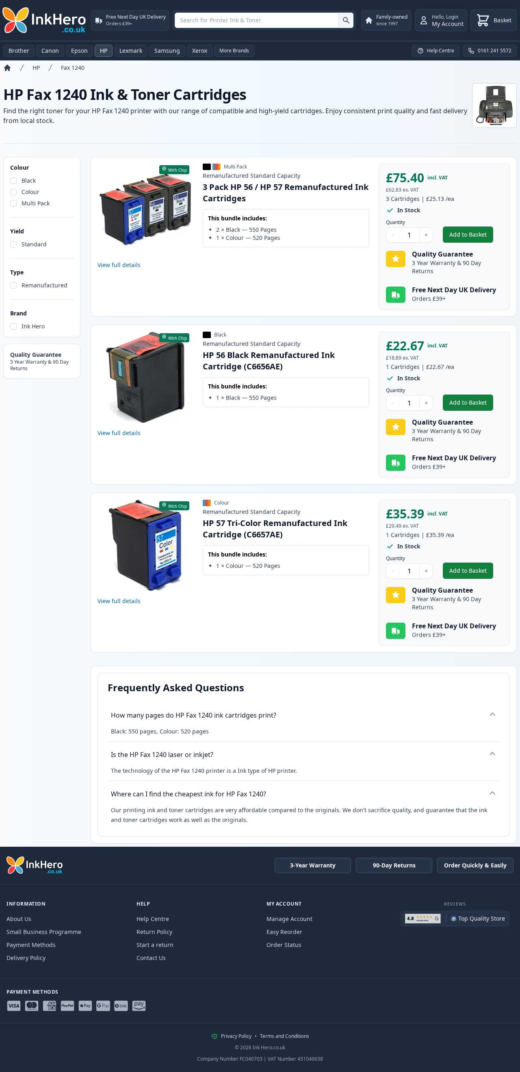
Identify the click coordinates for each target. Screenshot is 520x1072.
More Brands (234, 50)
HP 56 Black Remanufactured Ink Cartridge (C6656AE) (269, 360)
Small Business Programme (43, 932)
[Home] (7, 68)
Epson (79, 50)
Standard (34, 244)
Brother (19, 50)
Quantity (395, 222)
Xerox (199, 50)
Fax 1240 (72, 67)
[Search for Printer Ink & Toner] (345, 20)
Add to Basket (471, 236)
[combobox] (264, 20)
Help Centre (152, 919)
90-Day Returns (394, 865)
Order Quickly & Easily (475, 865)
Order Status (283, 945)
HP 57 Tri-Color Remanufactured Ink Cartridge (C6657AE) (275, 529)
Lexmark (130, 50)
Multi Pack (36, 203)
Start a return (154, 945)
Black (29, 180)
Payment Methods (31, 945)
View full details (119, 265)
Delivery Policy (26, 958)
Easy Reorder (284, 932)
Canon (50, 50)
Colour (30, 192)
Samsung (167, 50)
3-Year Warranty (313, 865)
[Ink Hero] (44, 20)
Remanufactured (44, 285)
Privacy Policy (236, 1036)
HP (103, 50)
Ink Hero (33, 326)
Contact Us (151, 958)
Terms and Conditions (284, 1036)
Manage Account (289, 919)
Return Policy (154, 932)
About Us (18, 919)
